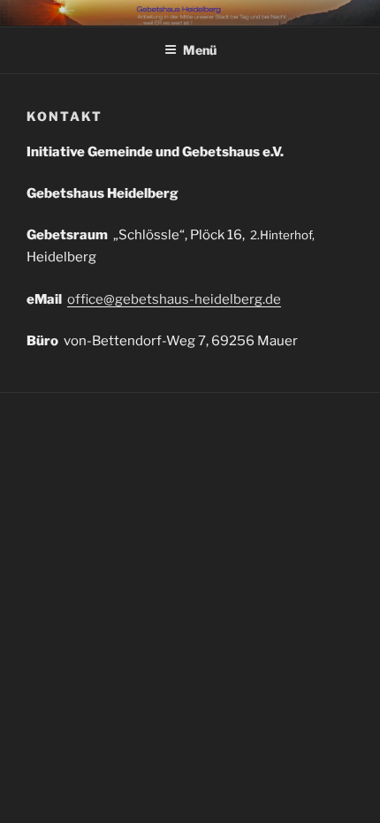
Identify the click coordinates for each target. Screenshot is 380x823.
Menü (200, 49)
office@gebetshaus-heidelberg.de (174, 299)
